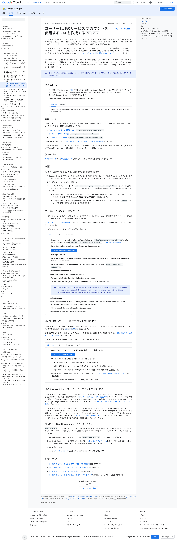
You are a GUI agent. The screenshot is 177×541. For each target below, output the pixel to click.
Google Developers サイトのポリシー (77, 499)
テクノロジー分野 (33, 2)
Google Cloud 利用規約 (73, 537)
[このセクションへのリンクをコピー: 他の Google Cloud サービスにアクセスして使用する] (105, 389)
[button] (13, 36)
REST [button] (78, 345)
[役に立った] (127, 23)
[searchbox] (13, 19)
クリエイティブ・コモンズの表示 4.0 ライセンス (84, 497)
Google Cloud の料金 (36, 518)
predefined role (81, 292)
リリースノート (72, 521)
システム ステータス (73, 525)
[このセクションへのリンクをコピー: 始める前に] (59, 85)
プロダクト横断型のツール (54, 2)
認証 (71, 90)
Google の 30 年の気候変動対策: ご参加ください (98, 537)
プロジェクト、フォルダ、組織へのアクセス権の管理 (84, 142)
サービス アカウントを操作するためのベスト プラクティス (70, 475)
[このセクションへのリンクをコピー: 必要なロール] (59, 119)
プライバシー (47, 537)
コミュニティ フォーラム (75, 515)
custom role (92, 292)
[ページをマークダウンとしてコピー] (94, 33)
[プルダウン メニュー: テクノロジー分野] (41, 2)
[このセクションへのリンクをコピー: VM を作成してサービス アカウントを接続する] (98, 321)
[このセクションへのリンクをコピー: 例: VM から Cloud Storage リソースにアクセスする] (95, 424)
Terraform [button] (69, 235)
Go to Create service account (64, 250)
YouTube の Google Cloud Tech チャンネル (154, 528)
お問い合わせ (34, 525)
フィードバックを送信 (122, 29)
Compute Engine (14, 8)
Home (46, 23)
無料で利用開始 (167, 9)
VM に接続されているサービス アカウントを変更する (68, 468)
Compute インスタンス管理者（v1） (62, 130)
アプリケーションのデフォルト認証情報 (92, 397)
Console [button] (54, 104)
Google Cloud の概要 (110, 518)
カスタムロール (50, 159)
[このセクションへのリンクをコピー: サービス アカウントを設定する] (82, 211)
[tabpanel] (90, 110)
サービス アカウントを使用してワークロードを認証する (69, 464)
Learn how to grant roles (112, 242)
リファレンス (21, 13)
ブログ (142, 515)
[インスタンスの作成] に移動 (63, 354)
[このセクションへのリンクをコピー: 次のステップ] (62, 459)
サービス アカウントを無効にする (88, 416)
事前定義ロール (67, 159)
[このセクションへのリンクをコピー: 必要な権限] (58, 154)
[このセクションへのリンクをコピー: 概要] (52, 167)
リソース (41, 13)
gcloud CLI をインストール (97, 441)
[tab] (53, 104)
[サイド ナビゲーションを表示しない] (25, 537)
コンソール (142, 2)
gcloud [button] (62, 104)
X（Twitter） (144, 521)
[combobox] (124, 2)
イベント (143, 518)
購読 (155, 537)
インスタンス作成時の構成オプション (113, 374)
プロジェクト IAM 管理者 (58, 138)
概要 (3, 13)
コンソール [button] (50, 235)
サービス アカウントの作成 (59, 134)
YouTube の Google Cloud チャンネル (152, 525)
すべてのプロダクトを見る (38, 515)
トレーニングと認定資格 (111, 528)
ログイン (172, 2)
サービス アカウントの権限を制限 (57, 223)
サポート (70, 518)
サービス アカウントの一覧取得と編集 (63, 471)
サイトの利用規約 (59, 537)
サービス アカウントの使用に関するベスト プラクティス (98, 53)
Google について (35, 537)
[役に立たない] (130, 23)
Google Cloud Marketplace (38, 521)
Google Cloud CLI (61, 451)
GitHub (106, 515)
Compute (65, 23)
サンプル (32, 13)
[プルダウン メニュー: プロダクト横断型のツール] (65, 2)
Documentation (55, 23)
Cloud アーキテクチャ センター (114, 525)
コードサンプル (109, 521)
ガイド (11, 13)
